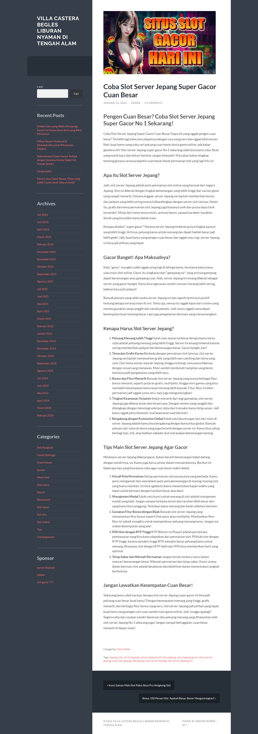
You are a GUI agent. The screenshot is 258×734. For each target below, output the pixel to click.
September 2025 (47, 274)
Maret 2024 (44, 407)
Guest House (44, 462)
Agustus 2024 (45, 370)
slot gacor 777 (45, 582)
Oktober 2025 (45, 266)
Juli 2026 (42, 214)
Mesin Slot (43, 477)
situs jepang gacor (187, 657)
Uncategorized (45, 536)
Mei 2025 (42, 303)
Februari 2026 (45, 244)
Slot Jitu (42, 514)
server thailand (46, 567)
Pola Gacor (43, 484)
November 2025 (46, 259)
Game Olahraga (46, 455)
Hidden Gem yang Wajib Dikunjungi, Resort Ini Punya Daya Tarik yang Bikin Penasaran (59, 130)
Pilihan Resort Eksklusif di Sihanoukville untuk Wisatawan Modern (55, 145)
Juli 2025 (42, 289)
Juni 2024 (43, 385)
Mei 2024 (42, 393)
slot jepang (138, 660)
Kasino (41, 470)
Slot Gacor (43, 507)
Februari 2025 (45, 326)
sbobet (41, 574)
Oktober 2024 (45, 356)
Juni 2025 (43, 296)
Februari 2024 (45, 415)
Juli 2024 (42, 378)
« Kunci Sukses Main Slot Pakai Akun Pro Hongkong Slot (139, 685)
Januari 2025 (44, 333)
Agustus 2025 (45, 281)
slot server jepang (156, 660)
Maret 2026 (44, 236)
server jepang (131, 657)
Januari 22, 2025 (115, 103)
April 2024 (43, 400)
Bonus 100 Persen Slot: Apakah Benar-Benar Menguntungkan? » (179, 698)
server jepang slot (150, 657)
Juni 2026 (43, 222)
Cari (40, 87)
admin (135, 103)
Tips (39, 529)
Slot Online (43, 522)
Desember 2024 (46, 341)
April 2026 (43, 229)
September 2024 (47, 363)
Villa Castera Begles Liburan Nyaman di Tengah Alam (58, 30)
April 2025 (43, 311)
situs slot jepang (121, 660)
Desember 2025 (46, 251)
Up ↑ (185, 725)
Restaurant (43, 499)
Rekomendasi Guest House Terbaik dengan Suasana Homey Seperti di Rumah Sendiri (57, 160)
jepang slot (116, 657)
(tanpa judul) (44, 171)
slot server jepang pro (180, 660)
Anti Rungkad (45, 447)
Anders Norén (205, 721)
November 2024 (46, 348)
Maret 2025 (44, 318)
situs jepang (169, 657)
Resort (41, 492)
